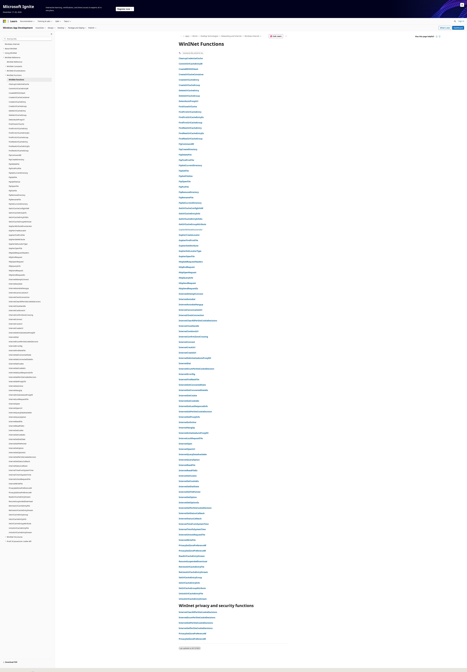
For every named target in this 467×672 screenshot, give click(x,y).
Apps (187, 36)
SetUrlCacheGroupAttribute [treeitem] (20, 523)
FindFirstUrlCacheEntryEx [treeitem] (19, 133)
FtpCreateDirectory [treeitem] (16, 159)
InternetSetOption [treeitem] (16, 448)
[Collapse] (51, 34)
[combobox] (27, 39)
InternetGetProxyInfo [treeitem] (17, 381)
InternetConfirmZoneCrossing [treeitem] (21, 315)
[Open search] (455, 21)
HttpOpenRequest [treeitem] (16, 262)
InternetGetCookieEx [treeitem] (17, 368)
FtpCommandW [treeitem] (15, 155)
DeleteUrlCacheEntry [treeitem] (17, 111)
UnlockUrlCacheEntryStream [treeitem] (20, 532)
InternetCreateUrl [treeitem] (16, 328)
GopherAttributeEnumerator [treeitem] (20, 226)
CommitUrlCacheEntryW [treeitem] (18, 88)
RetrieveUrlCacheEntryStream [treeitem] (21, 510)
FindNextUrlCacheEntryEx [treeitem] (19, 146)
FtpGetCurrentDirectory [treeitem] (18, 173)
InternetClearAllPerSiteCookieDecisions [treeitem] (25, 301)
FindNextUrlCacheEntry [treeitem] (18, 142)
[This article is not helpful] (439, 36)
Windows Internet (252, 36)
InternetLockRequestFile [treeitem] (18, 399)
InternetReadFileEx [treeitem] (16, 426)
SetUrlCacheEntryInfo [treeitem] (17, 519)
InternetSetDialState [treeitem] (17, 439)
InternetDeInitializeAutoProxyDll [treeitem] (22, 333)
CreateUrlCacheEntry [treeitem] (17, 102)
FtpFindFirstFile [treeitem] (15, 168)
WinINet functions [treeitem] (16, 79)
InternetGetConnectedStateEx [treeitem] (21, 359)
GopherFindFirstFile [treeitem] (17, 235)
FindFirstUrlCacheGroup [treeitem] (18, 137)
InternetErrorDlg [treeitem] (15, 346)
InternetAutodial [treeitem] (15, 284)
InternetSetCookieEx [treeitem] (17, 435)
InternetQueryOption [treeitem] (17, 417)
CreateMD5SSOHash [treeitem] (17, 93)
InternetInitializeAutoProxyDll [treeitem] (21, 395)
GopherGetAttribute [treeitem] (17, 239)
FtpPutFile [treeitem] (13, 190)
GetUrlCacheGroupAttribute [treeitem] (20, 222)
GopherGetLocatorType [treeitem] (18, 244)
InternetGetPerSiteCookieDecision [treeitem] (22, 377)
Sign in (461, 21)
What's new (445, 28)
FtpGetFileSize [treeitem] (14, 182)
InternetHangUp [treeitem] (15, 390)
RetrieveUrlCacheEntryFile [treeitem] (19, 506)
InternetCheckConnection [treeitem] (19, 297)
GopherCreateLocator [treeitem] (17, 230)
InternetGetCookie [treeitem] (16, 364)
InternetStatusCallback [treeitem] (18, 466)
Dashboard (458, 28)
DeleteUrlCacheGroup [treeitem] (18, 115)
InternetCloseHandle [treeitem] (17, 306)
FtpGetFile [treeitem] (13, 177)
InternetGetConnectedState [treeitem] (20, 355)
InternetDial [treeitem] (14, 337)
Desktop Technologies (209, 36)
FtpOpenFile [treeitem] (14, 186)
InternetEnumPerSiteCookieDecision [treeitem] (23, 341)
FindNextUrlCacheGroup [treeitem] (19, 150)
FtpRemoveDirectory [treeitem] (17, 195)
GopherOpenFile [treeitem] (15, 248)
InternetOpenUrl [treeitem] (15, 408)
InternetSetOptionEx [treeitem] (17, 452)
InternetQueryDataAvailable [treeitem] (20, 412)
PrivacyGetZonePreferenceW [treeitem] (20, 488)
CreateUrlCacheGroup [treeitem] (18, 106)
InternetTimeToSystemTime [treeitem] (20, 475)
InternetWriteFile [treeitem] (16, 484)
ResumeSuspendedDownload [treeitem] (21, 501)
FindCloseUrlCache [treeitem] (16, 124)
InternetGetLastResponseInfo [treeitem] (21, 372)
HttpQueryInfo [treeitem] (15, 266)
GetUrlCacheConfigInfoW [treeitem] (19, 208)
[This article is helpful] (436, 36)
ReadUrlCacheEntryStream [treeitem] (19, 497)
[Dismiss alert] (462, 5)
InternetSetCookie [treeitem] (16, 430)
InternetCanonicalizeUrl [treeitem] (18, 293)
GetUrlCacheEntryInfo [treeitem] (18, 213)
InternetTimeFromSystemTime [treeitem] (21, 470)
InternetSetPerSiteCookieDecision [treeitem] (22, 457)
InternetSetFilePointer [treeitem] (18, 443)
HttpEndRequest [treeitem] (15, 257)
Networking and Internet (231, 36)
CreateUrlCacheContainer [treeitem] (19, 97)
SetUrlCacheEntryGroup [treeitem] (18, 515)
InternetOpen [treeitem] (14, 404)
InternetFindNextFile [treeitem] (17, 350)
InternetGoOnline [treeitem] (16, 386)
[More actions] (286, 36)
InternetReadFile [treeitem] (15, 421)
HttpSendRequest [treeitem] (16, 270)
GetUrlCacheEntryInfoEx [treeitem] (18, 217)
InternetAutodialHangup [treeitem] (19, 288)
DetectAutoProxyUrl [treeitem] (17, 119)
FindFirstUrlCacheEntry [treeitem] (18, 128)
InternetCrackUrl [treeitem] (15, 324)
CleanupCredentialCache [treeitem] (19, 84)
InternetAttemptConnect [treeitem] (19, 279)
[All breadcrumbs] (181, 36)
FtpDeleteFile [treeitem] (14, 164)
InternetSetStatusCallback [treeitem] (19, 461)
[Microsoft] (4, 21)
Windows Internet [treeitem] (12, 44)
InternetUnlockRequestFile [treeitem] (19, 479)
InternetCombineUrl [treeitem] (17, 310)
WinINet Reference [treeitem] (14, 62)
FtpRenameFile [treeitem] (15, 199)
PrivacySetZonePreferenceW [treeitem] (20, 492)
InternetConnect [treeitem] (15, 319)
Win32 (195, 36)
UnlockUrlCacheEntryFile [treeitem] (19, 528)
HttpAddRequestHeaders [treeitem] (19, 253)
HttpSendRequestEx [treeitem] (17, 275)
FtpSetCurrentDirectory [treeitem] (18, 204)
